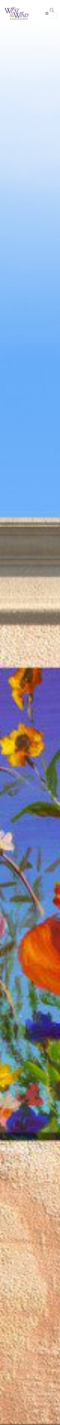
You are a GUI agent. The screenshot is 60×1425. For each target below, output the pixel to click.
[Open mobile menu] (46, 13)
